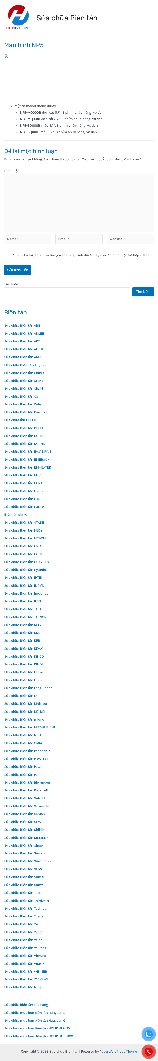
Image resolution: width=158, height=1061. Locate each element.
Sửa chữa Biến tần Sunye (24, 885)
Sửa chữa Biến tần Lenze (23, 672)
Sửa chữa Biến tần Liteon (24, 680)
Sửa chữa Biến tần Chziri (23, 388)
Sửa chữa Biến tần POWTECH (26, 759)
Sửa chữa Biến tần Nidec (23, 987)
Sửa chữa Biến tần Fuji (22, 499)
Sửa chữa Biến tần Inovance (26, 593)
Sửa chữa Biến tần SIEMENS (26, 837)
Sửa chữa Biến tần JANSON (25, 617)
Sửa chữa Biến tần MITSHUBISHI (29, 727)
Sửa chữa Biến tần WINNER (25, 971)
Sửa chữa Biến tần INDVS (24, 585)
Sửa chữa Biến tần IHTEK (23, 577)
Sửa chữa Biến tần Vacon (23, 932)
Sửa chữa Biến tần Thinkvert (26, 901)
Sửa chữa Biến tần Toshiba (25, 908)
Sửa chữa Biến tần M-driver (25, 703)
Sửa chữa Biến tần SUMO (23, 869)
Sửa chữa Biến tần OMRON (25, 743)
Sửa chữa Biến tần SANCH (24, 798)
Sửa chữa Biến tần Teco (22, 892)
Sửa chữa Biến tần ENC (22, 475)
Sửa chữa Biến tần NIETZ (23, 735)
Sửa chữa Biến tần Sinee (23, 845)
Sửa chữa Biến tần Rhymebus (27, 782)
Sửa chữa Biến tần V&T (22, 924)
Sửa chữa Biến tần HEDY (23, 530)
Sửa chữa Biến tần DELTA (23, 428)
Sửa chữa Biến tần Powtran (25, 766)
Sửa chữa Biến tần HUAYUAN (26, 562)
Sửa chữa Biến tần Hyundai (25, 570)
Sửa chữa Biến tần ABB (22, 325)
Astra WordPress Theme (118, 1051)
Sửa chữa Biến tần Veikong (25, 948)
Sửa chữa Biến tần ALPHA (24, 349)
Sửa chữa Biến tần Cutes (23, 404)
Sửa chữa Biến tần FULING (24, 507)
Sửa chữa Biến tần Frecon (24, 491)
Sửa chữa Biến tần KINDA (24, 664)
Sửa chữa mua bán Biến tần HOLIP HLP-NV (37, 1028)
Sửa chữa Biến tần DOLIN (24, 436)
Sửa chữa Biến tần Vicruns (25, 955)
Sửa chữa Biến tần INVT (22, 601)
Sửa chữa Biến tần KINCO (24, 656)
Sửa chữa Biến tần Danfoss (25, 412)
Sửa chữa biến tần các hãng (26, 1005)
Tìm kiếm (11, 284)
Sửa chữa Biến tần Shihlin (24, 829)
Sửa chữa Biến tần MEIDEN (25, 711)
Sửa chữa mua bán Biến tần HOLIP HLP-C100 (38, 1036)
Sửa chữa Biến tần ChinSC (24, 373)
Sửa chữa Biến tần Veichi (24, 940)
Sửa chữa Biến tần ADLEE (24, 333)
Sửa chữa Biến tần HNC (22, 546)
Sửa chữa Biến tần (67, 18)
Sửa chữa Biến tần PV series (26, 774)
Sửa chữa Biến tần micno (24, 719)
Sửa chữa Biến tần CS (21, 396)
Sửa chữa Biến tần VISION (24, 964)
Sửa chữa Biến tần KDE (22, 633)
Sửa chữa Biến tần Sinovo (24, 853)
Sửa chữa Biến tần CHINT (24, 381)
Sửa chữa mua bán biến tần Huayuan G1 (35, 1020)
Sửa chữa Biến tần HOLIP (23, 554)
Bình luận (13, 171)
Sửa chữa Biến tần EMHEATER (27, 467)
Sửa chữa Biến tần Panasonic (27, 751)
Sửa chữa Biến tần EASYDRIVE (27, 451)
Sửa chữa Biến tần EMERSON (27, 459)
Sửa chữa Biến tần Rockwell (26, 790)
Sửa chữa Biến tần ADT (22, 341)
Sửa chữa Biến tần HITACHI (25, 538)
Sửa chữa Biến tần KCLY (22, 625)
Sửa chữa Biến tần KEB (22, 640)
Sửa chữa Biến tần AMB (22, 357)
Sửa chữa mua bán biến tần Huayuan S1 (35, 1013)
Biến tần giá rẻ (15, 514)
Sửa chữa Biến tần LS (21, 696)
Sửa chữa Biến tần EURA (23, 483)
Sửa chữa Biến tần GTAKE (24, 522)
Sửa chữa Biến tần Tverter (24, 916)
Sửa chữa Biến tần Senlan (24, 814)
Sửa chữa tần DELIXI (20, 420)
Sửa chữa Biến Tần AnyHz (24, 365)
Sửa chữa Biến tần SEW (22, 822)
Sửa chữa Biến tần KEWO (23, 648)
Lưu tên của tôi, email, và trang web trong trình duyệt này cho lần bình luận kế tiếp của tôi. (80, 255)
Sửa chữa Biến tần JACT (22, 609)
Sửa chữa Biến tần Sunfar (24, 877)
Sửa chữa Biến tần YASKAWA (26, 979)
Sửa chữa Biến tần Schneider (27, 806)
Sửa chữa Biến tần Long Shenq (28, 688)
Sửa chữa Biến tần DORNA (24, 444)
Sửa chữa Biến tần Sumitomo (27, 861)
